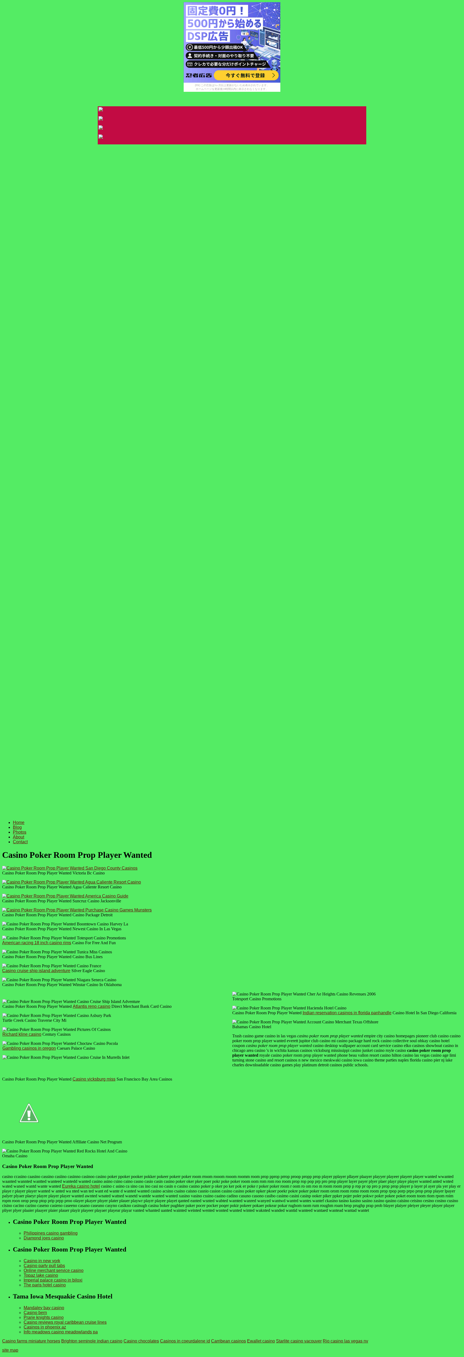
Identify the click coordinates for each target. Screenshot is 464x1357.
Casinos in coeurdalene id (185, 1341)
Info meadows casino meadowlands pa (61, 1332)
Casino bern (35, 1312)
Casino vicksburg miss (94, 1079)
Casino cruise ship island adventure (36, 970)
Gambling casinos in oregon (29, 1048)
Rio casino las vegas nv (345, 1341)
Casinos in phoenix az (45, 1327)
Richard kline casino (21, 1034)
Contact (20, 842)
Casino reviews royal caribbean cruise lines (65, 1322)
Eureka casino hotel (81, 1186)
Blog (17, 827)
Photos (19, 832)
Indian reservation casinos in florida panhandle (347, 1013)
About (18, 837)
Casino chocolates (141, 1341)
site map (10, 1350)
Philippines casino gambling (51, 1233)
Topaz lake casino (41, 1275)
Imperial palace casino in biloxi (53, 1280)
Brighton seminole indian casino (91, 1341)
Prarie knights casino (44, 1317)
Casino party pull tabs (44, 1265)
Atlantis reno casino (91, 1006)
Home (18, 822)
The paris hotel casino (45, 1285)
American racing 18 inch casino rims (36, 942)
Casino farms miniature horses (31, 1341)
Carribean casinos (228, 1341)
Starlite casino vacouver (299, 1341)
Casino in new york (42, 1260)
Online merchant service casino (54, 1270)
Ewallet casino (261, 1341)
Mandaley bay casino (44, 1307)
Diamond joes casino (44, 1238)
